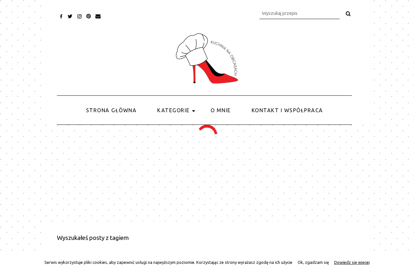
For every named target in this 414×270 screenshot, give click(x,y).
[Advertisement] (207, 173)
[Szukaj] (348, 13)
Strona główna (111, 110)
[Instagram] (79, 16)
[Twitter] (70, 16)
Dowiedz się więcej (352, 262)
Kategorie (173, 110)
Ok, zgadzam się (313, 262)
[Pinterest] (88, 16)
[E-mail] (98, 16)
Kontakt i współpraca (287, 110)
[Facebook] (61, 16)
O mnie (221, 110)
